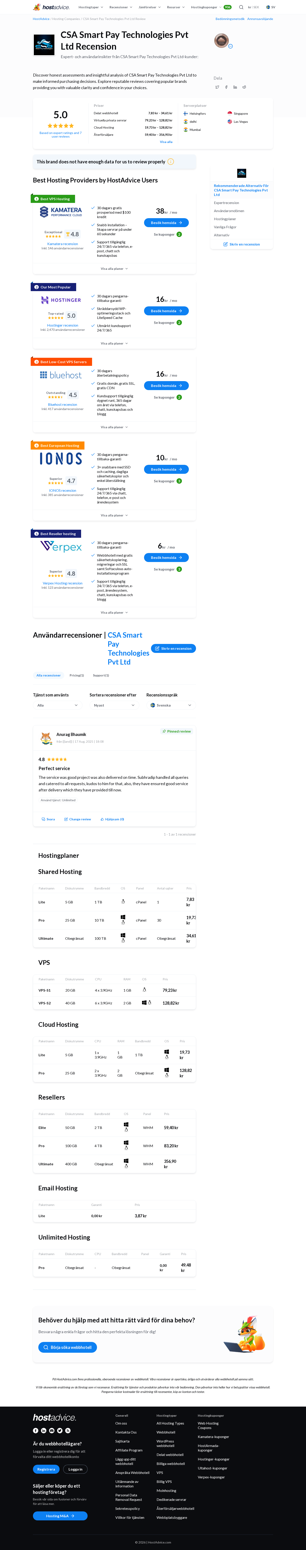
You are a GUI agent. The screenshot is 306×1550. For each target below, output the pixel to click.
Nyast (99, 705)
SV (273, 7)
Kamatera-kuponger (213, 1436)
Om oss (121, 1423)
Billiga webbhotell (171, 1463)
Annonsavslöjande (260, 19)
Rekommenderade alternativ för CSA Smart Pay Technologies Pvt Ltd (241, 190)
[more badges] (230, 46)
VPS (160, 1472)
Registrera (46, 1469)
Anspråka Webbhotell (132, 1472)
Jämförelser (147, 7)
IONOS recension (62, 490)
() (114, 819)
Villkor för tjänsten (129, 1517)
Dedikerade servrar (171, 1499)
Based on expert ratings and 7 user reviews (61, 134)
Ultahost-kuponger (212, 1468)
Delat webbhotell (170, 1454)
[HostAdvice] (51, 7)
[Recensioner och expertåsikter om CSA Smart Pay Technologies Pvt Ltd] (217, 87)
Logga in (75, 1469)
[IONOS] (61, 458)
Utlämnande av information (126, 1483)
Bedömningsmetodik (230, 19)
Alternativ (221, 235)
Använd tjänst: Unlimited (58, 800)
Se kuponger (167, 234)
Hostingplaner (225, 219)
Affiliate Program (128, 1450)
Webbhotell (166, 1432)
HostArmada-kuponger (208, 1447)
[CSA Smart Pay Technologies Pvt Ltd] (44, 45)
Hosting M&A (57, 1516)
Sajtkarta (122, 1441)
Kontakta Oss (126, 1432)
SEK (253, 7)
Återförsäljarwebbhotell (175, 1508)
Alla (40, 705)
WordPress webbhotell (165, 1443)
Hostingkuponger (210, 7)
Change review (80, 819)
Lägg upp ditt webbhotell (125, 1461)
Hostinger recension (62, 325)
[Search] (241, 7)
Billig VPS (164, 1481)
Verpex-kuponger (211, 1477)
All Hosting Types (170, 1423)
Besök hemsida (163, 222)
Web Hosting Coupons (208, 1425)
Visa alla (166, 142)
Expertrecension (226, 202)
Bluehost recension (62, 404)
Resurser (173, 7)
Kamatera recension (62, 244)
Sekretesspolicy (127, 1508)
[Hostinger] (61, 300)
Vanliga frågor (225, 227)
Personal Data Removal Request (128, 1497)
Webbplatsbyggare (172, 1517)
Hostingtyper (89, 7)
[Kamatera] (61, 212)
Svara (51, 819)
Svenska (164, 705)
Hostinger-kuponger (214, 1459)
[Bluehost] (61, 375)
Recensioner (119, 7)
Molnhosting (166, 1490)
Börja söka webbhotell (71, 1347)
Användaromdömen (229, 211)
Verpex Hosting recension (62, 583)
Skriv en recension (176, 648)
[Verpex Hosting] (61, 546)
